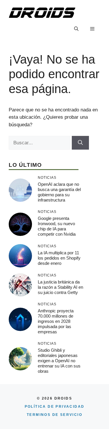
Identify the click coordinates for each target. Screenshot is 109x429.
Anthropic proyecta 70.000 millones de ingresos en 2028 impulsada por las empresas (56, 321)
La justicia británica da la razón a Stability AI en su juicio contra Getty (60, 287)
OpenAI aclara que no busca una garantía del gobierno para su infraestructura (59, 192)
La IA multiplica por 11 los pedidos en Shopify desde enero (59, 258)
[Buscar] (80, 143)
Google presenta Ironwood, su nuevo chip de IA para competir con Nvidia (57, 226)
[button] (76, 29)
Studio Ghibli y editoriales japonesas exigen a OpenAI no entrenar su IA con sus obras (59, 361)
